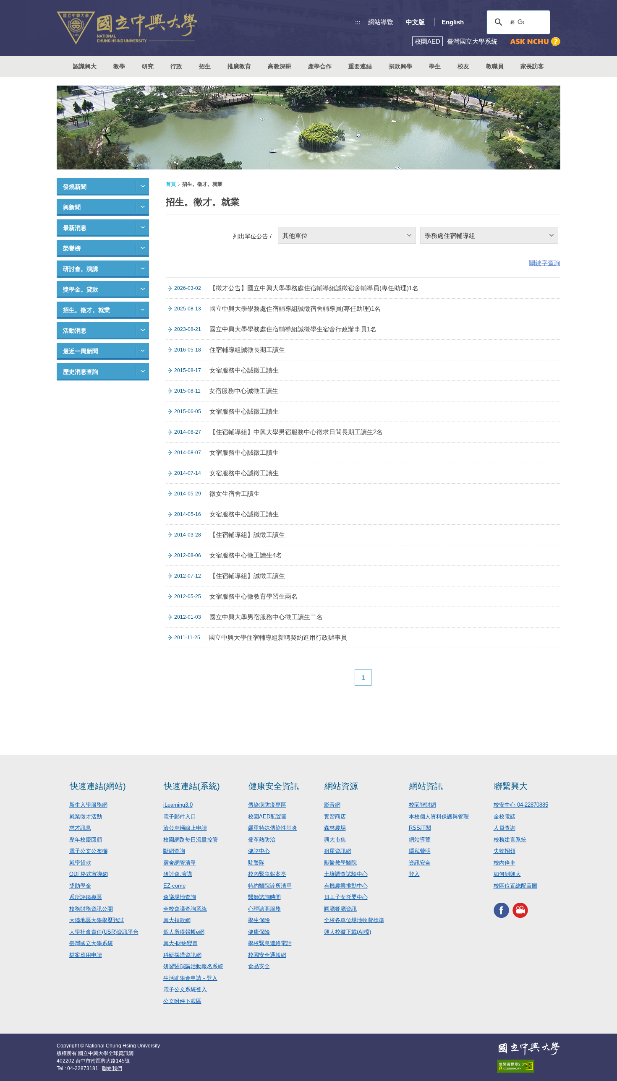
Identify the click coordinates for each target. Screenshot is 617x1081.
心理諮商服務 (264, 909)
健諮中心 (259, 851)
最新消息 (74, 227)
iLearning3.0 (178, 805)
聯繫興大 (511, 786)
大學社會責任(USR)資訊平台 (104, 932)
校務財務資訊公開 (91, 909)
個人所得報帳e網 (183, 932)
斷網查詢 (174, 851)
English (453, 22)
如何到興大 (507, 874)
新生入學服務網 (88, 805)
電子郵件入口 (179, 816)
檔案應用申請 (85, 955)
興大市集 (335, 839)
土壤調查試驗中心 (346, 874)
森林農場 (335, 828)
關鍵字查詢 (544, 262)
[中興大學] (528, 1048)
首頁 (171, 184)
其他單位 (295, 235)
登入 (414, 874)
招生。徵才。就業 (86, 310)
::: (357, 22)
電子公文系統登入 (185, 989)
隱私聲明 (420, 851)
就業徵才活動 (85, 816)
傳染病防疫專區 (267, 805)
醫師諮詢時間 (264, 897)
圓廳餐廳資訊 (340, 909)
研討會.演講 (177, 874)
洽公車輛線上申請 (185, 828)
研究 (148, 66)
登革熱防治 (261, 839)
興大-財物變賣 (180, 943)
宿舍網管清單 (179, 863)
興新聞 (72, 207)
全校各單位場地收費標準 (354, 920)
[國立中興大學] (127, 27)
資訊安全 (420, 863)
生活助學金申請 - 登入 (190, 978)
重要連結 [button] (360, 66)
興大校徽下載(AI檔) (347, 932)
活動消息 (74, 330)
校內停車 (504, 863)
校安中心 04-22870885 (521, 805)
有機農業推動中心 (346, 886)
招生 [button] (205, 66)
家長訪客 (532, 66)
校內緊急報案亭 (267, 874)
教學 (119, 66)
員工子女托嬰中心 (346, 897)
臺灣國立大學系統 (91, 943)
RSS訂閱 (420, 828)
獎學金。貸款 (80, 289)
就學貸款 (80, 863)
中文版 (415, 22)
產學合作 (320, 66)
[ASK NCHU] (535, 42)
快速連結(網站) (98, 786)
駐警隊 (256, 863)
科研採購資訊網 (182, 955)
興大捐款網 (177, 920)
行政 (176, 66)
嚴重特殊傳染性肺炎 (272, 828)
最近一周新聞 (80, 351)
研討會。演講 (80, 269)
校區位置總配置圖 (515, 886)
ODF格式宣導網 (88, 874)
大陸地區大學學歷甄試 (96, 920)
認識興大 (85, 66)
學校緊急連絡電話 (270, 943)
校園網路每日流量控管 (190, 839)
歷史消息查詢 (80, 371)
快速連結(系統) (192, 786)
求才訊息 (80, 828)
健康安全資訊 (273, 786)
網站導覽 (380, 22)
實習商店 (335, 816)
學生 (435, 66)
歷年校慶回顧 (85, 839)
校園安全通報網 (267, 955)
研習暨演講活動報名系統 (193, 966)
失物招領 (504, 851)
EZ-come (174, 886)
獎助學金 (80, 886)
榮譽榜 (72, 248)
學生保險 (259, 920)
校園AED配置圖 (267, 816)
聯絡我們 (112, 1068)
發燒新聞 (74, 186)
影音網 (332, 805)
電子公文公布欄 (88, 851)
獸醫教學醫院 (340, 863)
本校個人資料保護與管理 (439, 816)
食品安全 (259, 966)
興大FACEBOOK (501, 910)
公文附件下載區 (182, 1001)
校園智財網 (422, 805)
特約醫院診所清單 (270, 886)
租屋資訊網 (337, 851)
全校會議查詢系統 (185, 909)
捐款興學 (400, 66)
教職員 (495, 66)
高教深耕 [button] (279, 66)
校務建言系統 (510, 839)
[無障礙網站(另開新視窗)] (528, 1066)
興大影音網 (520, 910)
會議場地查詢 (179, 897)
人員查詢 (504, 828)
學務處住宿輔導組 (450, 235)
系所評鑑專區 (85, 897)
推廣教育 (239, 66)
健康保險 (259, 932)
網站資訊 (426, 786)
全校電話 (504, 816)
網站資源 (341, 786)
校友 (463, 66)
